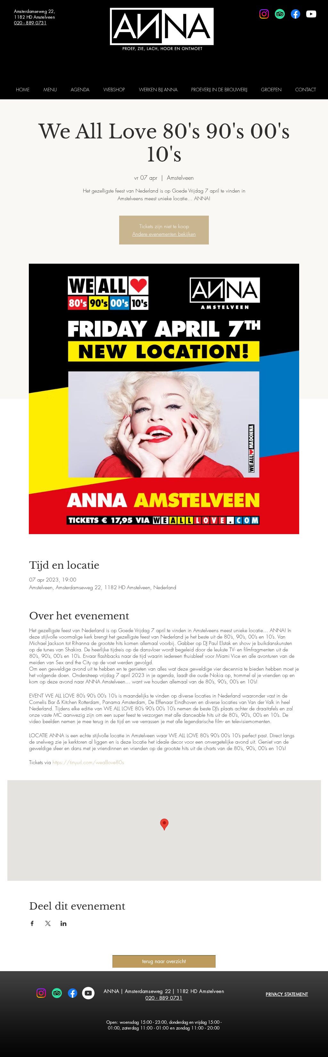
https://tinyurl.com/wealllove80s (88, 762)
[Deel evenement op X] (48, 923)
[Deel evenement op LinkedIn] (64, 923)
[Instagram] (264, 14)
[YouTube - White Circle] (88, 993)
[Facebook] (295, 14)
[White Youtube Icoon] (311, 14)
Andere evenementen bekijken (164, 233)
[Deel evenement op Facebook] (32, 923)
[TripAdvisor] (280, 14)
